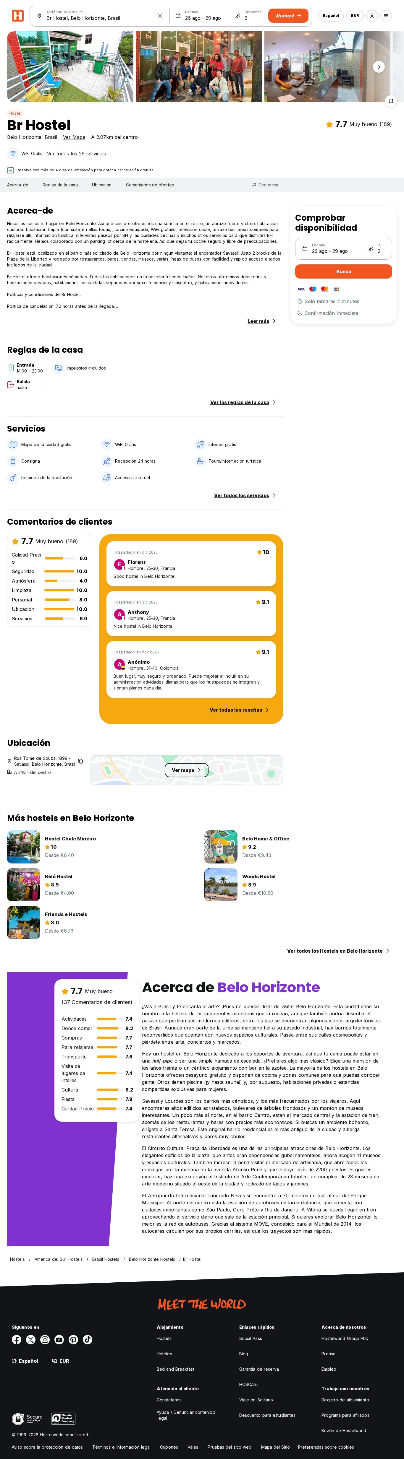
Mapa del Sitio (275, 1447)
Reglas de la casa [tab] (60, 184)
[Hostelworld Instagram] (45, 1339)
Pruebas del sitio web (229, 1447)
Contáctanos (169, 1399)
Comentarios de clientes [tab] (150, 184)
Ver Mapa (74, 137)
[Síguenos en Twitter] (30, 1339)
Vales (193, 1447)
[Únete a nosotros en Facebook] (16, 1339)
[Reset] (160, 16)
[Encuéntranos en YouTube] (59, 1339)
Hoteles (164, 1353)
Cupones (169, 1447)
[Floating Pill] (379, 67)
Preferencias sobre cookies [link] (326, 1447)
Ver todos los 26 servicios (76, 154)
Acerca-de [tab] (17, 184)
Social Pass (250, 1338)
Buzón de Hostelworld (343, 1430)
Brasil (51, 137)
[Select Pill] (372, 16)
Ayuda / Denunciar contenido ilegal (186, 1415)
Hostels (164, 1338)
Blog (243, 1353)
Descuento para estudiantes (267, 1415)
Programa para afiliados (345, 1415)
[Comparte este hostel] (391, 101)
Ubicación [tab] (102, 184)
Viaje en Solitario (256, 1399)
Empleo (328, 1369)
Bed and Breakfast (175, 1369)
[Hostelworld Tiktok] (87, 1339)
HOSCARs (249, 1384)
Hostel (15, 113)
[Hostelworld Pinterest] (73, 1339)
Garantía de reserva (259, 1369)
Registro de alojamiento (345, 1399)
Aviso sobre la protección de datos (47, 1447)
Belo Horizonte (24, 137)
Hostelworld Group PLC (344, 1338)
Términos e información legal (121, 1447)
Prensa (328, 1353)
